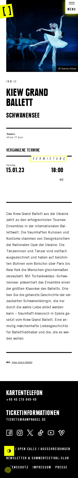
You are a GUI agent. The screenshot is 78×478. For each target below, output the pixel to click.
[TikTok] (40, 432)
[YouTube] (51, 432)
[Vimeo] (61, 432)
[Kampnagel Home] (7, 9)
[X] (30, 432)
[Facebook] (9, 432)
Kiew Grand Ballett (22, 362)
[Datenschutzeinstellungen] (8, 470)
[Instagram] (20, 432)
